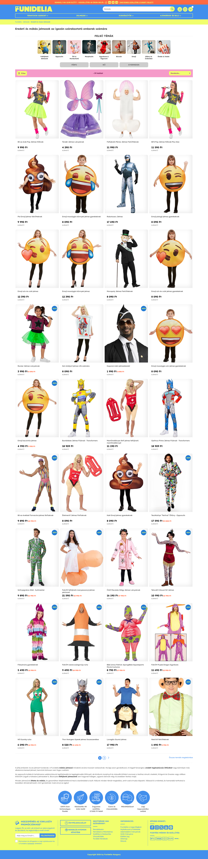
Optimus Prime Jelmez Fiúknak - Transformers (170, 441)
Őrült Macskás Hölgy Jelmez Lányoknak (123, 590)
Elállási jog (124, 836)
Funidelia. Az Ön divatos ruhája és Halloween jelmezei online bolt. (33, 9)
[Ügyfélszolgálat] (185, 9)
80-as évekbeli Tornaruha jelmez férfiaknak (35, 515)
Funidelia (18, 22)
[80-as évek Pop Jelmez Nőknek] (37, 109)
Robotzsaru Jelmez (115, 216)
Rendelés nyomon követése (77, 831)
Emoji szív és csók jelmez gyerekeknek (167, 291)
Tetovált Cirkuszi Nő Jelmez (162, 590)
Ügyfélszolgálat (77, 823)
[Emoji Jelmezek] (134, 48)
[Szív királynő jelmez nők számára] (81, 333)
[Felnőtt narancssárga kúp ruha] (81, 632)
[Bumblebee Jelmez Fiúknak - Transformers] (81, 408)
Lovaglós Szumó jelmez (116, 739)
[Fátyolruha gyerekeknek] (37, 632)
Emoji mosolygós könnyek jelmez (76, 291)
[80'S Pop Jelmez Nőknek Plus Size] (171, 109)
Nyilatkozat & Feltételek (130, 829)
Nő (104, 65)
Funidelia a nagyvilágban (131, 827)
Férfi (74, 65)
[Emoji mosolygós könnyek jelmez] (81, 259)
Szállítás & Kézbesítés (102, 834)
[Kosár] (190, 9)
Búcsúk (119, 57)
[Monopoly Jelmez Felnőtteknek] (126, 259)
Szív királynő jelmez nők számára (75, 366)
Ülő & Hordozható (74, 58)
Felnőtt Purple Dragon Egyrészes (164, 665)
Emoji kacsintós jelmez (27, 441)
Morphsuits (89, 57)
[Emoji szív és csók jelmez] (37, 259)
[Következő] (108, 758)
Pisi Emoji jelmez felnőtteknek (30, 216)
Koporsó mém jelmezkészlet (118, 366)
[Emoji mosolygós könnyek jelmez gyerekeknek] (81, 184)
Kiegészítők (125, 15)
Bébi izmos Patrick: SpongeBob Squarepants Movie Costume (125, 666)
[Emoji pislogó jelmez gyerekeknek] (171, 184)
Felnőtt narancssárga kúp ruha (75, 665)
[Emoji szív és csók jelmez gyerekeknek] (171, 259)
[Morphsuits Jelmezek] (89, 48)
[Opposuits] (59, 48)
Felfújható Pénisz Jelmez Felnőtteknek (123, 142)
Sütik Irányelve (126, 834)
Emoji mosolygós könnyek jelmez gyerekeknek (81, 216)
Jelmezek (81, 15)
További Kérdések (100, 839)
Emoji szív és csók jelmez (28, 291)
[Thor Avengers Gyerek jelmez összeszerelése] (81, 707)
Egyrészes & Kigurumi (104, 58)
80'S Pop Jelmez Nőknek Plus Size (165, 142)
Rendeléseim (98, 829)
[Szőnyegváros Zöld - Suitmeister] (37, 557)
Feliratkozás (47, 835)
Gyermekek (133, 65)
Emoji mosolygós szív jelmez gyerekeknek (168, 366)
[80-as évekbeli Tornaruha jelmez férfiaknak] (37, 483)
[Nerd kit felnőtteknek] (171, 707)
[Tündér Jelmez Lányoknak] (81, 109)
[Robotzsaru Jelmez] (126, 184)
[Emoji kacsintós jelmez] (37, 408)
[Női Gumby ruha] (37, 707)
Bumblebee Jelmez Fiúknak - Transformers (80, 441)
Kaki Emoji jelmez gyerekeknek (119, 515)
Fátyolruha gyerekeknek (28, 665)
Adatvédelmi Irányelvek (130, 832)
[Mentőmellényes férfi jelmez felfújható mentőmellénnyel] (126, 408)
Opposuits (59, 57)
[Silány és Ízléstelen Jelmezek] (149, 48)
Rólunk (123, 841)
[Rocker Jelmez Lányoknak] (37, 333)
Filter (23, 73)
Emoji (134, 57)
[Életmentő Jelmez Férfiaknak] (81, 483)
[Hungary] (152, 827)
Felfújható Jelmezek (44, 58)
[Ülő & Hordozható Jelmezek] (74, 48)
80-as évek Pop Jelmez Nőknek (30, 142)
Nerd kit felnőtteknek (160, 739)
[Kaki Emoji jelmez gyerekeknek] (126, 483)
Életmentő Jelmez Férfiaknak (74, 515)
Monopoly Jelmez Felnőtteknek (120, 291)
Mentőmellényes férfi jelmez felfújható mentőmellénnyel (123, 442)
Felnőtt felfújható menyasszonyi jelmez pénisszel (78, 591)
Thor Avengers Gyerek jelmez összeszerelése (80, 739)
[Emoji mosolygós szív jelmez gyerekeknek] (171, 333)
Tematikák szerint (36, 15)
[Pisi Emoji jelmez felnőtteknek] (37, 184)
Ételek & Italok (163, 57)
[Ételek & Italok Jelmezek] (164, 48)
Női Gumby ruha (24, 739)
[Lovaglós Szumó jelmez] (126, 707)
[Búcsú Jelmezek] (119, 48)
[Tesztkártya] (171, 483)
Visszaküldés (98, 836)
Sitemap (123, 839)
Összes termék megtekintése (181, 757)
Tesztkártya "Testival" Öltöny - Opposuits (168, 515)
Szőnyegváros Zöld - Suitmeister (31, 590)
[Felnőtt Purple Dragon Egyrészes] (171, 632)
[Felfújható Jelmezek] (44, 48)
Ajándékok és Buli (169, 15)
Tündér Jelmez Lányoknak (73, 142)
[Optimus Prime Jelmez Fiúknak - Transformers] (171, 408)
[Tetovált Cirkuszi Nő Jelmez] (171, 557)
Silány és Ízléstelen (149, 58)
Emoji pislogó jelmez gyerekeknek (165, 216)
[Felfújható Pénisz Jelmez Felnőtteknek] (126, 109)
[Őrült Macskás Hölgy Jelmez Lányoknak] (126, 557)
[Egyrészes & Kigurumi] (104, 48)
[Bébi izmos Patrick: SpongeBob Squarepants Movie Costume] (126, 632)
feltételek (30, 844)
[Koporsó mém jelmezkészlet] (126, 333)
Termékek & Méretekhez (103, 832)
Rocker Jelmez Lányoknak (29, 366)
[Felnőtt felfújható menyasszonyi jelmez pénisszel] (81, 557)
